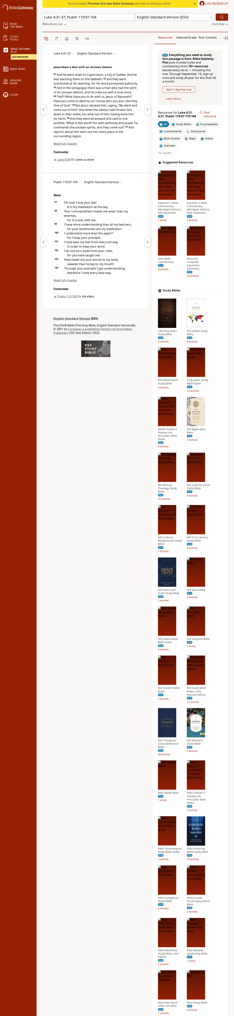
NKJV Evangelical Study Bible (168, 899)
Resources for (177, 114)
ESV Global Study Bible (197, 333)
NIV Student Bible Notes (169, 689)
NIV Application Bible (196, 431)
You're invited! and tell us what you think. (119, 3)
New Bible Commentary (166, 260)
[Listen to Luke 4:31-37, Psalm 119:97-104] (87, 39)
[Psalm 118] (43, 242)
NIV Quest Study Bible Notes (168, 640)
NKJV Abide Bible (168, 793)
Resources (165, 37)
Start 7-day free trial (178, 89)
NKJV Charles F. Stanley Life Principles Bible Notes (196, 798)
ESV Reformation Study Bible (168, 382)
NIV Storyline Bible (198, 639)
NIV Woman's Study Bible (195, 742)
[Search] (222, 17)
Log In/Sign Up (216, 3)
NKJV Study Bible (197, 1002)
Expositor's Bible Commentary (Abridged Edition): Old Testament (169, 208)
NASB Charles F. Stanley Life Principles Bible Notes (167, 434)
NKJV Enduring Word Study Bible (197, 850)
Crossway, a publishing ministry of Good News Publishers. (92, 331)
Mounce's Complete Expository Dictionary (193, 263)
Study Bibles (171, 291)
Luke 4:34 (63, 160)
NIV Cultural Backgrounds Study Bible (170, 541)
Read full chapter (65, 144)
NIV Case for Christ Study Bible (198, 486)
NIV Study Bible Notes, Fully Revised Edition (196, 691)
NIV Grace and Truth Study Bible (168, 591)
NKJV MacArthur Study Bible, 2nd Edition (168, 954)
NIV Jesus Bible (196, 590)
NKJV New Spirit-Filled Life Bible (168, 1004)
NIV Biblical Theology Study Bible (167, 488)
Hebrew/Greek (186, 37)
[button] (213, 4)
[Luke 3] (43, 109)
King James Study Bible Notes (197, 382)
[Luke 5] (148, 109)
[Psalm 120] (148, 242)
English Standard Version (71, 319)
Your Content (207, 37)
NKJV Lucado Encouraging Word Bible (198, 901)
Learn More (173, 99)
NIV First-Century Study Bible (197, 539)
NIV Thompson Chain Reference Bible (168, 744)
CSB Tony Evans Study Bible (167, 333)
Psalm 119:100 (67, 296)
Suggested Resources (178, 162)
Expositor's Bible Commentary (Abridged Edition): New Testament (198, 208)
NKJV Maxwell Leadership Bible (197, 952)
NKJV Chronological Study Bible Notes (170, 850)
